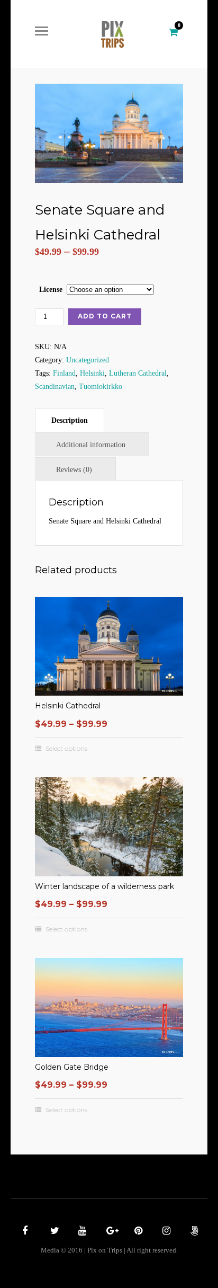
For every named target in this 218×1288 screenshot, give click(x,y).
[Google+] (109, 1232)
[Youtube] (81, 1232)
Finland (64, 373)
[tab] (69, 420)
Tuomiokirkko (100, 386)
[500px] (193, 1232)
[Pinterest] (137, 1232)
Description (69, 420)
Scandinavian (55, 386)
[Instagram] (165, 1232)
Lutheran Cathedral (138, 373)
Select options (66, 748)
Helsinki (92, 373)
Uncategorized (87, 360)
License (50, 290)
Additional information (90, 445)
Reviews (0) (74, 470)
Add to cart (105, 316)
